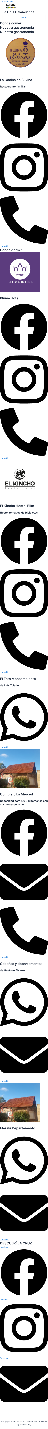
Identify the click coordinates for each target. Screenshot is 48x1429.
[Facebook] (24, 138)
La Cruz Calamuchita (18, 12)
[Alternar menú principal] (24, 18)
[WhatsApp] (24, 744)
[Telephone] (24, 243)
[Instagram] (24, 194)
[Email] (24, 905)
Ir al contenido (6, 1)
